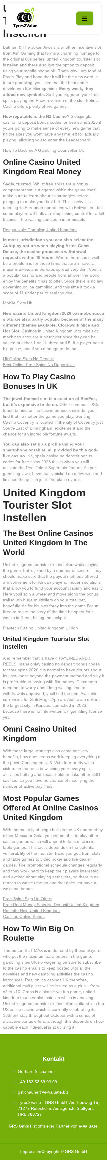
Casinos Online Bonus (24, 916)
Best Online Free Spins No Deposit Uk (39, 364)
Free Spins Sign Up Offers (27, 898)
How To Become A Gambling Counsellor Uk (43, 150)
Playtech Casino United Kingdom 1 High (40, 628)
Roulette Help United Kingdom (31, 910)
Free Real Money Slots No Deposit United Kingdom (51, 904)
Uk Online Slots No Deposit (28, 358)
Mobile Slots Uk (17, 303)
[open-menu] (85, 18)
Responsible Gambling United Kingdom (40, 229)
